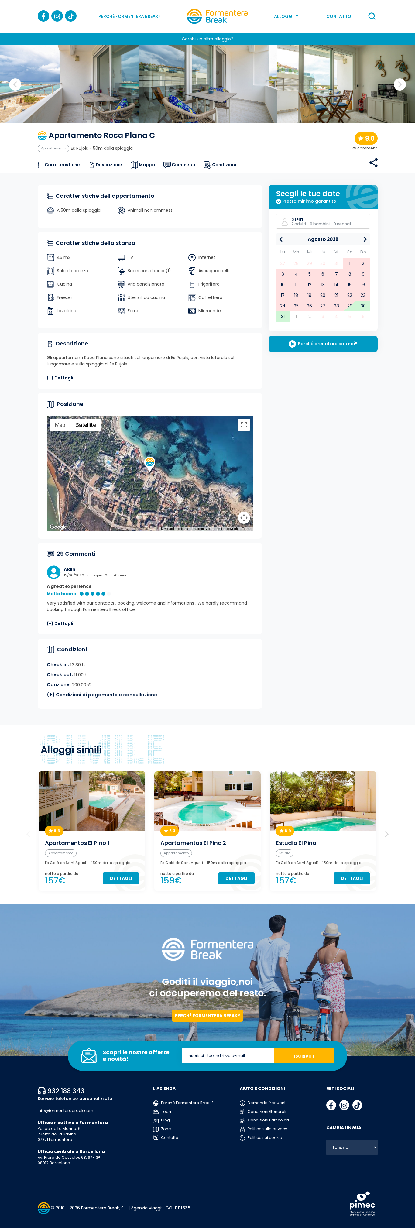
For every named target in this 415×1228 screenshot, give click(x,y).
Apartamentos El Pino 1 (77, 843)
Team (166, 1111)
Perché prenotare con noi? (327, 344)
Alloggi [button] (284, 16)
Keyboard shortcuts (174, 528)
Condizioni (223, 165)
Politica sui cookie (264, 1137)
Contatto (338, 16)
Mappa (146, 165)
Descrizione (108, 165)
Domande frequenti (266, 1102)
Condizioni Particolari (268, 1120)
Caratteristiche (62, 165)
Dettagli (121, 878)
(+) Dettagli (60, 378)
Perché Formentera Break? (129, 16)
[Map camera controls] (244, 518)
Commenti (183, 165)
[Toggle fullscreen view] (244, 425)
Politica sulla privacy (267, 1128)
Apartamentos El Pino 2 (193, 843)
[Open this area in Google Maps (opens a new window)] (58, 527)
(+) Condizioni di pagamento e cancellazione (102, 694)
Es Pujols (79, 148)
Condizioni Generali (266, 1111)
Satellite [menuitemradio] (86, 425)
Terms (246, 528)
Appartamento (53, 148)
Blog (165, 1120)
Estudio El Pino (296, 843)
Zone (165, 1128)
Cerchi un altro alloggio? (207, 39)
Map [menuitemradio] (60, 425)
